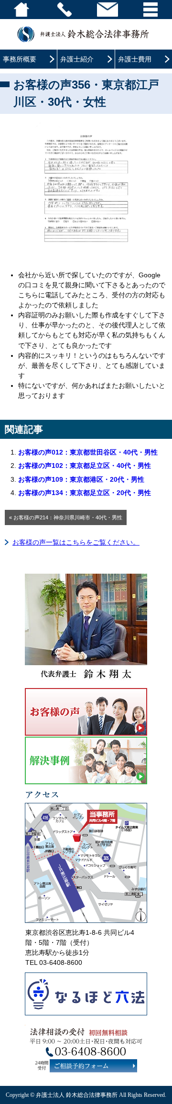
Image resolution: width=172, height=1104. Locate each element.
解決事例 (86, 760)
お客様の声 (86, 712)
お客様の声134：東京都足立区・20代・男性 (84, 492)
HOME (21, 9)
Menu (150, 9)
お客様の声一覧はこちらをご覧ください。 (76, 542)
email (107, 9)
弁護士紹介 (77, 59)
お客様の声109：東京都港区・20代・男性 (81, 479)
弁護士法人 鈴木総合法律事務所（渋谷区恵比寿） (86, 34)
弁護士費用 (134, 59)
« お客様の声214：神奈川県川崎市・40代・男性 (65, 517)
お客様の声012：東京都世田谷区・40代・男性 (88, 452)
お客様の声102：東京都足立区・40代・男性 (84, 465)
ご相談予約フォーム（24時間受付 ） (93, 1065)
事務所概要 (19, 59)
